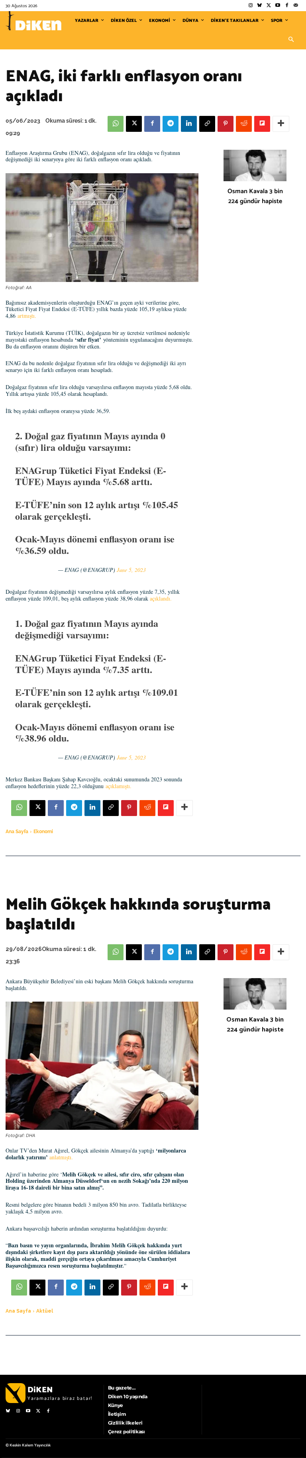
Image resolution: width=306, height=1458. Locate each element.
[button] (290, 39)
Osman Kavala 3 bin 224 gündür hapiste (255, 196)
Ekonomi (43, 831)
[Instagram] (250, 5)
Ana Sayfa (17, 831)
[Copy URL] (207, 124)
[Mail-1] (295, 5)
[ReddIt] (244, 124)
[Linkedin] (189, 124)
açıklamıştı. (118, 786)
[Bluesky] (259, 5)
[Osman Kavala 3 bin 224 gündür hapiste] (255, 165)
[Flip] (262, 124)
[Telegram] (170, 124)
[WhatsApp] (116, 124)
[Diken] (33, 20)
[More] (281, 124)
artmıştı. (27, 315)
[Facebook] (286, 5)
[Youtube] (277, 5)
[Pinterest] (225, 124)
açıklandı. (161, 598)
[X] (134, 124)
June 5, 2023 (131, 569)
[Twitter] (268, 5)
